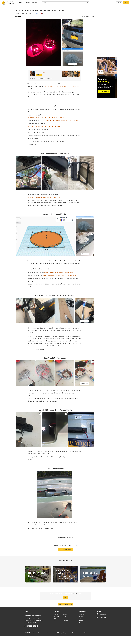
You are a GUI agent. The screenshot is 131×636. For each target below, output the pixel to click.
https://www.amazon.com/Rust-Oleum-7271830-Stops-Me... (60, 121)
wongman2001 (21, 13)
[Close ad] (116, 58)
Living (64, 616)
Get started (81, 616)
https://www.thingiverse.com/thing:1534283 (58, 272)
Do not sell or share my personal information (79, 633)
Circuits (56, 614)
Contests (27, 2)
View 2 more (73, 64)
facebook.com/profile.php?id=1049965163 (42, 78)
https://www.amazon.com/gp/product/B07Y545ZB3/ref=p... (46, 117)
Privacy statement (52, 633)
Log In (119, 2)
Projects (20, 2)
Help (80, 618)
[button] (92, 16)
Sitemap (81, 620)
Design (56, 618)
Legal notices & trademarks (99, 633)
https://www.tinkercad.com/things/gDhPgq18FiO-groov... (61, 275)
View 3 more (84, 383)
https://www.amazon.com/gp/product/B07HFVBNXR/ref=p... (46, 126)
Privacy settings (62, 633)
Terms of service (42, 633)
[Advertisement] (107, 77)
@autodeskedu (102, 617)
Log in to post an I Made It (65, 549)
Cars (34, 13)
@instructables (102, 614)
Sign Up (126, 2)
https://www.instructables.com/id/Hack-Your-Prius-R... (63, 86)
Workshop (28, 13)
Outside (65, 618)
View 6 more (85, 254)
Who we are (82, 623)
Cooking (65, 614)
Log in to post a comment (65, 604)
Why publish (82, 614)
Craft (55, 620)
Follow (39, 75)
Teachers (34, 2)
